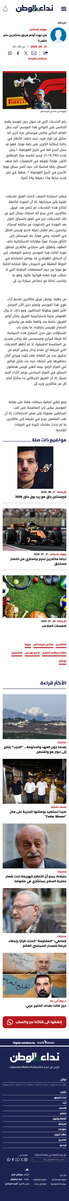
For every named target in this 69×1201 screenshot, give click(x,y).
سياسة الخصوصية (58, 1184)
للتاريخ (62, 1140)
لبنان (63, 1080)
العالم (63, 1113)
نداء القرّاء (20, 1085)
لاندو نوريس (32, 653)
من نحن (63, 1175)
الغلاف (63, 1085)
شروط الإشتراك (39, 1179)
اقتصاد (62, 1108)
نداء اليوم (54, 1085)
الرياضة (62, 23)
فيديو (63, 1145)
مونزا (28, 644)
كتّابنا (63, 1092)
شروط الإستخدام (59, 1179)
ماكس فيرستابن (43, 644)
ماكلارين (61, 644)
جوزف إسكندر (38, 29)
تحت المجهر (60, 1097)
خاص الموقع (8, 1085)
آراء (64, 1103)
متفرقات (29, 1085)
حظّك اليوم (60, 1134)
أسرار (38, 1085)
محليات (45, 1085)
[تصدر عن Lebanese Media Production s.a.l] (34, 1057)
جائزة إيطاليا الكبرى (54, 653)
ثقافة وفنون (59, 1118)
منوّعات (62, 1129)
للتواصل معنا (40, 1184)
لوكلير (62, 661)
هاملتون (16, 653)
